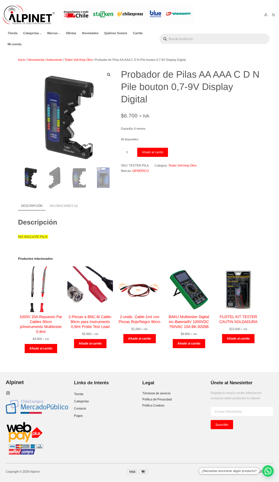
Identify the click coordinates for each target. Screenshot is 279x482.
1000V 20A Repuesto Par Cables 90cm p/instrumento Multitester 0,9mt (41, 324)
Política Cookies (153, 405)
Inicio (21, 59)
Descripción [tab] (32, 205)
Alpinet (15, 382)
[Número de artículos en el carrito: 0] (273, 15)
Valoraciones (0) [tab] (63, 205)
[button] (108, 74)
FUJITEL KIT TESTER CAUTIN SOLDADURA (238, 319)
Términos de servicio (156, 393)
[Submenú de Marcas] (59, 33)
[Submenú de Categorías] (41, 33)
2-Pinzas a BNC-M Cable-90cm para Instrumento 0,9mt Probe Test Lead (90, 322)
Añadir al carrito (152, 152)
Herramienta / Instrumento (45, 59)
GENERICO (140, 170)
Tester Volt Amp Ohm (79, 59)
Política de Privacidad (157, 399)
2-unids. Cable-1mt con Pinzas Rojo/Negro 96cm (139, 319)
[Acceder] (266, 15)
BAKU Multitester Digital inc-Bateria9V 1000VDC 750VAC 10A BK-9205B (189, 322)
